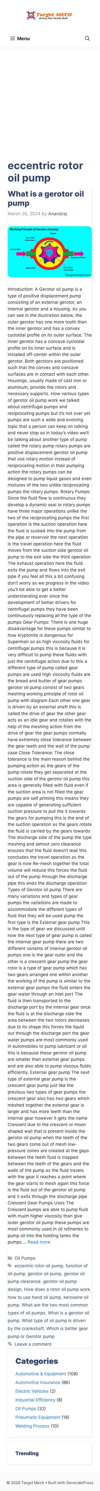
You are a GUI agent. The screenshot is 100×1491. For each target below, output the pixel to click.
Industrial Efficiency (35, 1399)
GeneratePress (80, 1482)
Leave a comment (33, 1344)
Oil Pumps (25, 1258)
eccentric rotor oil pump (39, 1265)
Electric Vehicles (32, 1391)
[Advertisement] (50, 99)
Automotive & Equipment (40, 1373)
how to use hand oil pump (34, 1297)
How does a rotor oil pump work (57, 1289)
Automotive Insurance (37, 1382)
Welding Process (32, 1426)
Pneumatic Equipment (37, 1417)
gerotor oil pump (44, 1273)
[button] (87, 38)
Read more (39, 1242)
